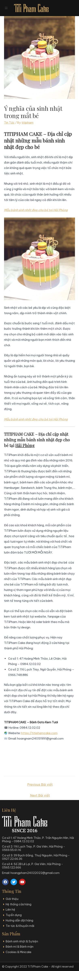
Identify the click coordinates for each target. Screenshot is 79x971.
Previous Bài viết (40, 784)
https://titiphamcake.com (39, 733)
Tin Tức (9, 122)
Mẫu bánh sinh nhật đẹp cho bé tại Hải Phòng (36, 210)
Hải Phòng (25, 445)
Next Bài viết (40, 795)
